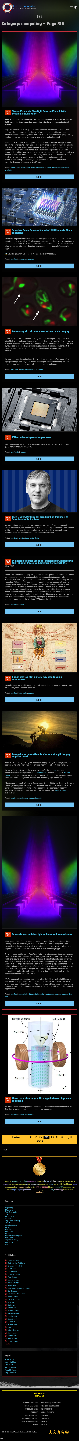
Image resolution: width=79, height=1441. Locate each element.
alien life (8, 1229)
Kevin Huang (14, 798)
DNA (6, 1214)
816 (52, 1137)
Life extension (42, 1187)
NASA (64, 1187)
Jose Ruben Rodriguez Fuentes (19, 1288)
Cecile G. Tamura (14, 1299)
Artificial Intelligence (31, 1181)
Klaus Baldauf (13, 1297)
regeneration (26, 1190)
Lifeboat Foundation (15, 1432)
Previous (16, 1137)
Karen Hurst (12, 1285)
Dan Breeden (12, 1271)
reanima (9, 1190)
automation (9, 1242)
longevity (59, 1187)
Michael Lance (13, 1330)
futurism (51, 1185)
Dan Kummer (12, 1291)
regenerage (16, 1190)
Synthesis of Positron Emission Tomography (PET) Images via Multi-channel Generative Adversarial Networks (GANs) (42, 562)
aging (7, 1181)
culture (26, 1184)
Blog (39, 17)
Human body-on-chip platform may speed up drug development (37, 678)
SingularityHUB (10, 1373)
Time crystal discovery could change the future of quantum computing (41, 1100)
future (46, 1185)
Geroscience (9, 1359)
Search (74, 1154)
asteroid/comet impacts (13, 1236)
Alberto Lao (12, 1308)
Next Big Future (10, 1367)
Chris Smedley (13, 1341)
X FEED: (27, 1409)
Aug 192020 (8, 518)
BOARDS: (43, 1412)
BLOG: (42, 1409)
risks (37, 1190)
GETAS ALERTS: (45, 1406)
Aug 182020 (8, 934)
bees (6, 1244)
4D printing (9, 1210)
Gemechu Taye (13, 1280)
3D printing (9, 1208)
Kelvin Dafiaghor (14, 1283)
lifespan (51, 1187)
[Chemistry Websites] (39, 1167)
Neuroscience (68, 1187)
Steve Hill (11, 1322)
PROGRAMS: (44, 1418)
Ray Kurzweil (9, 1216)
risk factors (41, 773)
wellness (40, 1192)
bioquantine (40, 1181)
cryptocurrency (22, 1184)
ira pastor (31, 1187)
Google (54, 1184)
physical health (61, 790)
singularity (40, 1190)
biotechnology (65, 1181)
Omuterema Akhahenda (16, 1294)
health (54, 770)
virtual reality (8, 170)
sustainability (50, 1190)
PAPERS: (43, 1421)
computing (43, 167)
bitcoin (72, 1181)
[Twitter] (54, 1432)
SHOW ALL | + (8, 1344)
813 (35, 1137)
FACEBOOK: (26, 1403)
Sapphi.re (34, 1432)
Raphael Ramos (13, 1313)
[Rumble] (67, 1432)
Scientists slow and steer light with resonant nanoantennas (42, 934)
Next (39, 1141)
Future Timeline (15, 452)
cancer (16, 1185)
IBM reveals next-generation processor (31, 437)
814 (40, 1137)
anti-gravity (9, 1231)
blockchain (6, 1185)
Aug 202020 (8, 437)
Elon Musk (8, 1218)
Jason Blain (12, 1333)
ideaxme (7, 1187)
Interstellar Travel (23, 1187)
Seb (9, 1327)
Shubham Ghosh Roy (15, 1266)
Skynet (7, 1223)
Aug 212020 (8, 331)
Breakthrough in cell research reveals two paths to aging (40, 332)
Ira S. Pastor (12, 1339)
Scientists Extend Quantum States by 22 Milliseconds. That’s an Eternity (42, 232)
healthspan (67, 1184)
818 (61, 1137)
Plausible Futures (11, 1370)
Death (29, 1184)
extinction (41, 1184)
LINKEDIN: (27, 1406)
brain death (11, 1184)
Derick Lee (11, 1305)
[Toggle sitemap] (71, 7)
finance (27, 538)
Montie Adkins (14, 369)
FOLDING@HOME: (26, 1418)
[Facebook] (50, 1432)
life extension (39, 369)
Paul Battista (12, 1277)
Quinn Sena (14, 259)
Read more (39, 177)
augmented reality (25, 167)
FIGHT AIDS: (28, 1415)
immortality (13, 1187)
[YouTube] (62, 1432)
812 (31, 1137)
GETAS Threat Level (39, 1395)
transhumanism (68, 1190)
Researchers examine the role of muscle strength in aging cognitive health (41, 755)
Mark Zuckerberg (11, 1225)
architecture (9, 1233)
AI (10, 1182)
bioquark (48, 1181)
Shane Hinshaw (13, 1311)
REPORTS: (43, 1415)
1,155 (70, 1137)
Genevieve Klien (15, 167)
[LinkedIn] (58, 1432)
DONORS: (32, 1412)
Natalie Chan (12, 1316)
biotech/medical (35, 167)
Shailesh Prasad (14, 1274)
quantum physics (65, 167)
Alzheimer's (14, 1182)
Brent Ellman (12, 1325)
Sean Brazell (12, 1319)
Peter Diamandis (11, 1212)
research (33, 1190)
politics (73, 1187)
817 (57, 1137)
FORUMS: (34, 1424)
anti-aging (22, 1181)
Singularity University (12, 1221)
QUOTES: (43, 1424)
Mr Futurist (9, 1365)
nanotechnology (56, 167)
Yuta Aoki (11, 1302)
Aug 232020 (8, 113)
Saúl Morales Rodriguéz (16, 1263)
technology (58, 1190)
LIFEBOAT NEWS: (45, 1403)
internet (49, 167)
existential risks (35, 1185)
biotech (56, 1181)
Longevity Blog (10, 1362)
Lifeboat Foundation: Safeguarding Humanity (34, 7)
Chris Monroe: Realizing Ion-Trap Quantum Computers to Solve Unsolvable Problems (40, 518)
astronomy (9, 1238)
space (45, 1190)
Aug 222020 (8, 232)
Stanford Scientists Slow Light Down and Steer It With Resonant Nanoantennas (39, 112)
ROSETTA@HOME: (26, 1421)
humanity (75, 1184)
